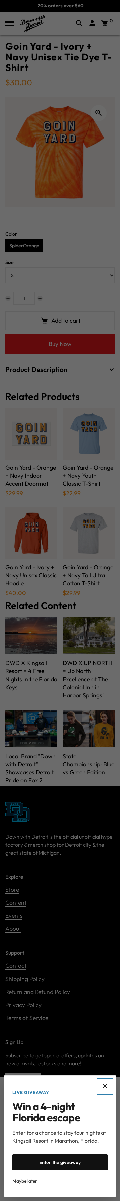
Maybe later (24, 1181)
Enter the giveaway (60, 1162)
